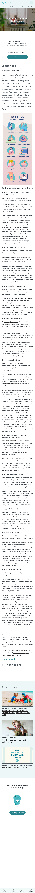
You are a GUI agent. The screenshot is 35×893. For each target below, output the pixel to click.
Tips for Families (22, 708)
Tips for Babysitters (9, 659)
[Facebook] (3, 66)
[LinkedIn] (8, 66)
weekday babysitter (10, 441)
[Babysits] (7, 3)
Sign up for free (17, 813)
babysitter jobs (20, 650)
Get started (17, 57)
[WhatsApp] (15, 66)
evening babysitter (11, 322)
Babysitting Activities (24, 765)
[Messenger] (13, 66)
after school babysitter (24, 298)
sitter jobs (24, 653)
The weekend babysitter (10, 459)
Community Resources (11, 7)
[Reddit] (10, 66)
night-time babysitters (10, 383)
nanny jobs (17, 653)
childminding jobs (8, 655)
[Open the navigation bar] (31, 2)
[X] (6, 66)
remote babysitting (20, 573)
